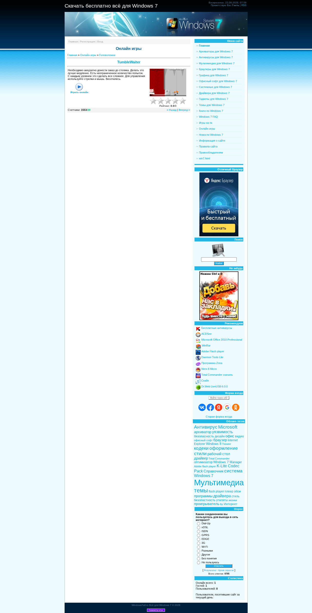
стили (200, 453)
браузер (220, 440)
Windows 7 (203, 476)
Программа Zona (211, 363)
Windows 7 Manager (227, 462)
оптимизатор (203, 462)
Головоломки (107, 55)
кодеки (201, 448)
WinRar (206, 345)
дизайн (220, 436)
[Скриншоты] (168, 82)
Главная (73, 41)
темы (201, 490)
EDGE (205, 538)
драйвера (222, 496)
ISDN (205, 531)
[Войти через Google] (227, 407)
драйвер (201, 458)
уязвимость (222, 432)
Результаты (210, 570)
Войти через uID (218, 398)
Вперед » (184, 109)
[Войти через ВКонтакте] (202, 407)
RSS (243, 5)
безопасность (204, 436)
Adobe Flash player (212, 351)
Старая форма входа (219, 416)
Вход (100, 41)
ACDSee (206, 333)
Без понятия (209, 558)
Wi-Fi (205, 546)
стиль (235, 496)
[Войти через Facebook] (210, 407)
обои (237, 491)
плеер (229, 491)
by (221, 504)
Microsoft (227, 427)
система (233, 470)
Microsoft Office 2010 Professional (221, 339)
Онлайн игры (88, 55)
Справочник (214, 471)
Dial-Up (206, 523)
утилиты (222, 500)
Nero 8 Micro (209, 368)
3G (203, 542)
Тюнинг (226, 443)
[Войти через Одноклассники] (235, 407)
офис (229, 436)
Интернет (230, 504)
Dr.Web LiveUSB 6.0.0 (214, 386)
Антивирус (205, 427)
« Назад (171, 109)
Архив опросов (226, 570)
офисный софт (203, 440)
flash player (216, 491)
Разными (207, 550)
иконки (233, 500)
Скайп (205, 380)
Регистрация (87, 41)
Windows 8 (213, 444)
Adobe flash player (205, 466)
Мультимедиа (219, 482)
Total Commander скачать (217, 374)
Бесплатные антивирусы (216, 327)
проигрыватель (206, 504)
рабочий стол (218, 454)
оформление (223, 448)
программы (203, 496)
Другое (206, 554)
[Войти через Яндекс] (218, 407)
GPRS (205, 535)
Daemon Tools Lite (212, 357)
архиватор (202, 432)
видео (239, 436)
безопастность (204, 500)
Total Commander (219, 458)
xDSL (205, 527)
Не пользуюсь (210, 562)
